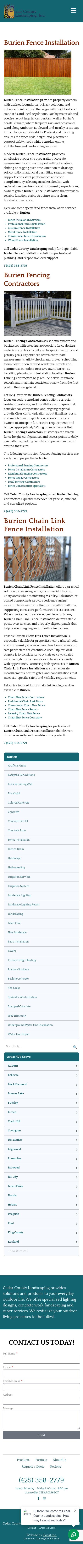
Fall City (13, 1177)
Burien (12, 1112)
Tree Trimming (17, 1015)
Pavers (12, 951)
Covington (14, 1130)
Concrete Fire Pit (18, 821)
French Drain (16, 849)
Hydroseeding (16, 867)
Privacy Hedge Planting (22, 960)
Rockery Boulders (18, 969)
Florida (12, 1195)
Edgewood (14, 1149)
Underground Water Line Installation (30, 1025)
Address (8, 1394)
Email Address (11, 1381)
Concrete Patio (17, 830)
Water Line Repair (19, 1034)
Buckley (13, 1102)
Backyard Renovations (21, 775)
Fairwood (14, 1167)
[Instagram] (44, 1498)
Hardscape (14, 858)
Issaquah (13, 1214)
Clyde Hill (14, 1121)
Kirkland (13, 1241)
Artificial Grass (17, 765)
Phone (7, 1367)
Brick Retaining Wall (20, 784)
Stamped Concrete (19, 1006)
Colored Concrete (18, 802)
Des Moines (15, 1139)
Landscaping (15, 913)
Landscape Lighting (19, 895)
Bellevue (13, 1075)
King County (16, 1232)
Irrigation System (18, 886)
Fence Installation (19, 839)
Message (8, 1408)
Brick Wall (14, 793)
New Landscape (17, 932)
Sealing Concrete (18, 978)
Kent (11, 1223)
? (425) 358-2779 (15, 265)
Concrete (13, 812)
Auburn (13, 1065)
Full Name (9, 1353)
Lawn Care (14, 923)
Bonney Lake (16, 1093)
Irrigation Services (19, 876)
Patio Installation (18, 941)
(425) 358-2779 (41, 1480)
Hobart (12, 1204)
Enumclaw (14, 1158)
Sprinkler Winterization (22, 997)
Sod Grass (14, 988)
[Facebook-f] (38, 1498)
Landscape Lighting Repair (24, 904)
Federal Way (15, 1186)
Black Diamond (17, 1084)
